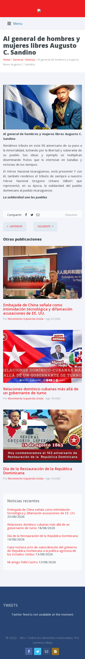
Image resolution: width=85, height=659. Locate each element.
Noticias (30, 59)
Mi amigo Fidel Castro (22, 562)
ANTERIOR (16, 226)
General (18, 59)
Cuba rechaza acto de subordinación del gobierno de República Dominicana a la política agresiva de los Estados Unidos (42, 550)
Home (7, 59)
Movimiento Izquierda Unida (25, 319)
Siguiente (44, 226)
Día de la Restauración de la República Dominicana (37, 470)
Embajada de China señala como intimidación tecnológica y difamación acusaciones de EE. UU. (37, 309)
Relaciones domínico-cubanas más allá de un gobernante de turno (40, 390)
